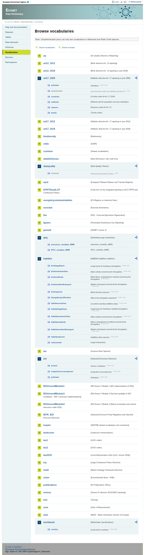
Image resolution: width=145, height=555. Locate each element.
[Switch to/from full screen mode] (125, 2)
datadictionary (51, 159)
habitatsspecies (58, 337)
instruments (56, 342)
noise (46, 477)
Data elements (11, 42)
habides (47, 258)
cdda (46, 144)
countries (55, 97)
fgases (47, 222)
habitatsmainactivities (60, 316)
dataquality (49, 166)
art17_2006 (49, 78)
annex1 (54, 366)
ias (44, 351)
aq (44, 56)
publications (50, 485)
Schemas (9, 47)
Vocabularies (11, 52)
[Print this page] (122, 2)
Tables (8, 37)
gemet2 (47, 230)
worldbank (49, 522)
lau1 (45, 440)
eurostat (47, 207)
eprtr (45, 182)
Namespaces (11, 62)
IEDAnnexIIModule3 (54, 393)
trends (54, 113)
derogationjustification (61, 297)
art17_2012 (49, 121)
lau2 (45, 447)
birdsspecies (56, 292)
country (54, 529)
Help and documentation (16, 27)
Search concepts (68, 47)
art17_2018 (49, 129)
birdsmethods (57, 277)
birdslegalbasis (58, 266)
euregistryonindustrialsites (57, 200)
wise (45, 515)
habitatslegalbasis (59, 309)
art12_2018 (49, 71)
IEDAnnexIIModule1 (54, 386)
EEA (17, 2)
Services (9, 57)
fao (45, 215)
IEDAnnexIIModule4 (54, 404)
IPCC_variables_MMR (60, 250)
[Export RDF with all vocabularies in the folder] (136, 78)
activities (55, 85)
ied (45, 359)
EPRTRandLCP (51, 190)
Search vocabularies (47, 47)
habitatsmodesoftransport (62, 329)
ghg (45, 237)
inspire (47, 425)
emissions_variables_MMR (62, 244)
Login (117, 2)
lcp (45, 462)
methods (55, 102)
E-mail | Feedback (13, 546)
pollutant (55, 377)
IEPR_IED (48, 414)
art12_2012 (49, 63)
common (48, 151)
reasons (54, 107)
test (45, 500)
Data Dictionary (26, 22)
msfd (46, 470)
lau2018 (47, 455)
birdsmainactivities (59, 271)
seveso (47, 492)
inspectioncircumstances (62, 371)
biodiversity (49, 136)
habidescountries (58, 303)
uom (45, 507)
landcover (48, 432)
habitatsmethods (58, 322)
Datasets (9, 32)
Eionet (16, 22)
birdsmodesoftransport (61, 284)
